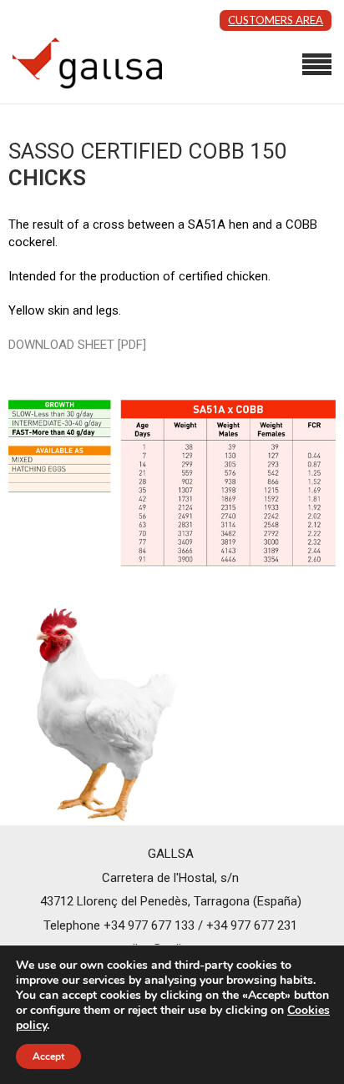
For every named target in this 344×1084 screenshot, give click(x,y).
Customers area (275, 20)
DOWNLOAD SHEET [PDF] (77, 344)
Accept (48, 1056)
